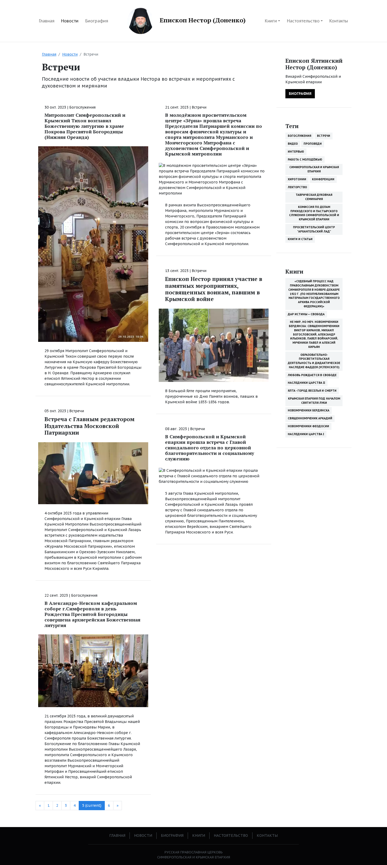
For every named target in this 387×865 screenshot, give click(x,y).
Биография (96, 20)
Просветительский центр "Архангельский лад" (314, 229)
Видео (293, 143)
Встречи (76, 411)
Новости (69, 20)
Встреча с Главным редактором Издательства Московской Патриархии (89, 425)
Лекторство (297, 187)
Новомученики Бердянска (308, 410)
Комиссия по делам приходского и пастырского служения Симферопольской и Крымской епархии (314, 213)
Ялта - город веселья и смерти (312, 390)
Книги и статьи (300, 239)
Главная (46, 20)
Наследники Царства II (306, 383)
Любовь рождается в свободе (312, 375)
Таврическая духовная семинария (314, 197)
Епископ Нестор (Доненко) (202, 20)
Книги (271, 20)
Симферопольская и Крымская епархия (314, 169)
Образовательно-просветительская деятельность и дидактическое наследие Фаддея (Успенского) (314, 361)
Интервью (296, 151)
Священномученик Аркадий (310, 418)
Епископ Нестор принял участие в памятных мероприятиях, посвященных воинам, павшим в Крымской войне (213, 289)
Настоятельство (303, 20)
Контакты (338, 20)
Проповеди (313, 143)
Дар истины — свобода (306, 314)
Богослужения (82, 107)
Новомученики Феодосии (308, 426)
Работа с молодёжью (305, 159)
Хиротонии (297, 179)
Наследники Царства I (306, 434)
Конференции (323, 179)
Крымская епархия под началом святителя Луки (314, 401)
